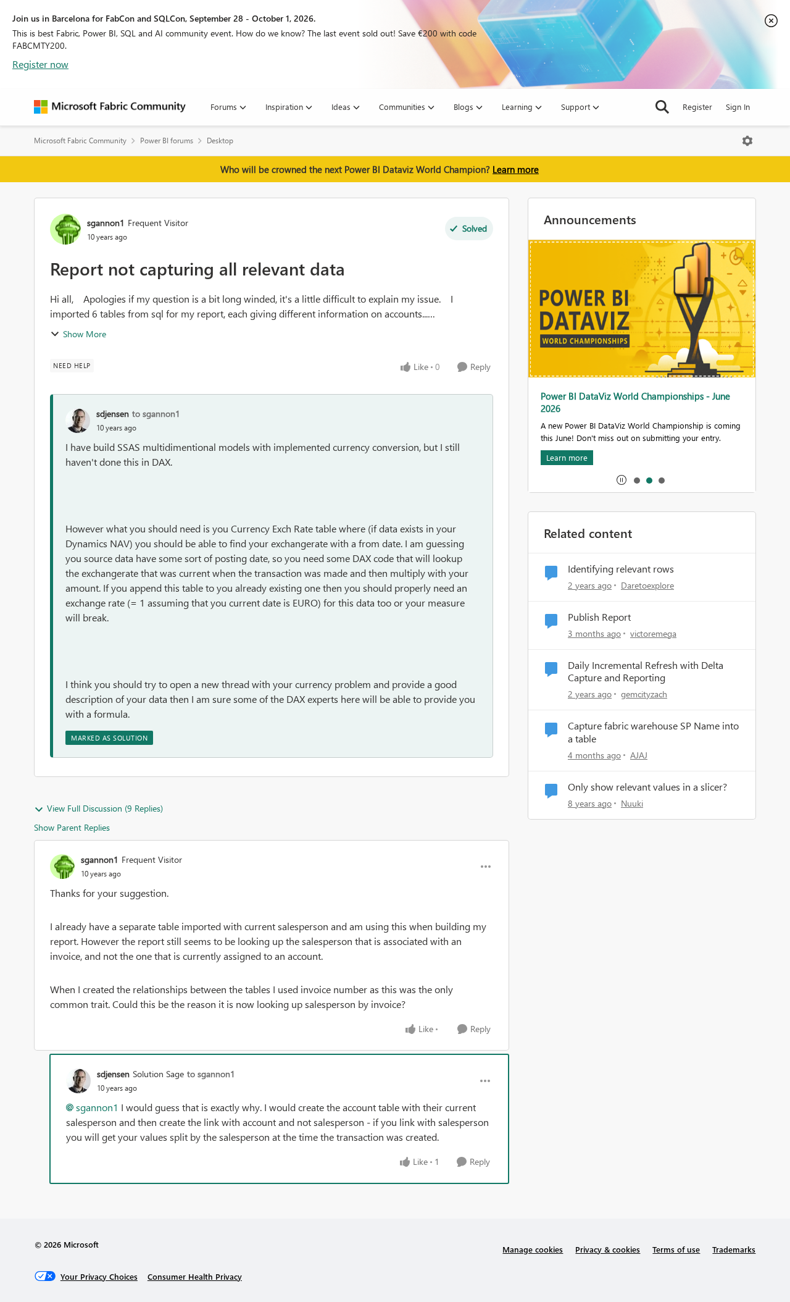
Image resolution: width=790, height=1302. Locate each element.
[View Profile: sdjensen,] (77, 420)
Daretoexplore (647, 585)
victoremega (653, 633)
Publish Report (599, 617)
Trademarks (733, 1249)
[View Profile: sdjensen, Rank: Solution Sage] (78, 1081)
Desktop (220, 140)
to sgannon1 (156, 413)
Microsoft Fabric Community (80, 140)
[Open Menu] (747, 140)
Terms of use (676, 1249)
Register (697, 106)
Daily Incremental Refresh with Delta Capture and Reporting (645, 671)
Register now (40, 63)
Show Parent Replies (72, 827)
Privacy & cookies (607, 1249)
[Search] (662, 106)
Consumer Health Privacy (195, 1276)
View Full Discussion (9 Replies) (105, 808)
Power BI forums (166, 140)
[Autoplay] (621, 480)
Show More (84, 334)
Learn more (516, 169)
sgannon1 (106, 223)
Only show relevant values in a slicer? (647, 787)
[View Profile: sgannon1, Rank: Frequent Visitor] (65, 229)
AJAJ (638, 755)
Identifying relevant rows (621, 569)
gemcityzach (644, 694)
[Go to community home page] (110, 107)
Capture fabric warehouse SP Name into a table (653, 732)
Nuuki (632, 803)
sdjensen (112, 413)
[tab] (636, 480)
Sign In (738, 106)
